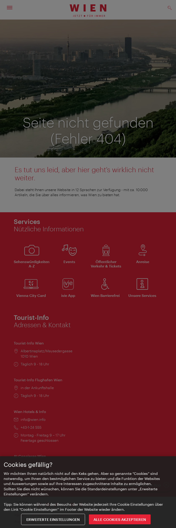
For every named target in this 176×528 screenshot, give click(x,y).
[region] (88, 492)
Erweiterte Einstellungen (53, 519)
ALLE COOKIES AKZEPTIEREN (120, 519)
